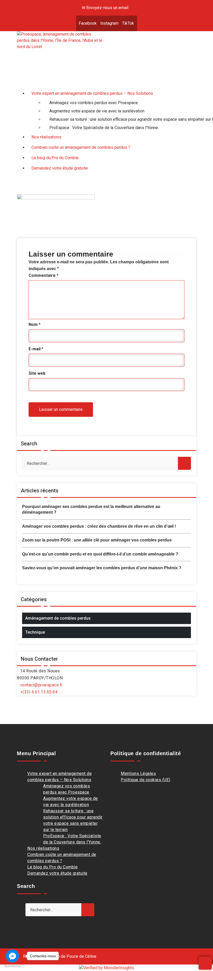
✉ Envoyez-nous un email (105, 7)
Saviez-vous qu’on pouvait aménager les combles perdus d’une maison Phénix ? (101, 568)
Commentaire (43, 275)
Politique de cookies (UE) (145, 779)
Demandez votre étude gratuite (57, 873)
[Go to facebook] (12, 955)
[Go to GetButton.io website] (12, 965)
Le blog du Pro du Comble (52, 867)
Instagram (109, 23)
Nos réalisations (43, 848)
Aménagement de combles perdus (58, 618)
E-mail (36, 348)
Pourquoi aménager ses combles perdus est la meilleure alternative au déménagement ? (91, 509)
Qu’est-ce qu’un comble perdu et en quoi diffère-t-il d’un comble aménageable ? (100, 554)
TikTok (128, 23)
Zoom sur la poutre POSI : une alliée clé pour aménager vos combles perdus (97, 540)
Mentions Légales (138, 773)
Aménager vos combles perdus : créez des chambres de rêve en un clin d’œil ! (99, 526)
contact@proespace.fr (41, 684)
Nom (35, 324)
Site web (37, 373)
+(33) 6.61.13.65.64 (39, 691)
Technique (35, 632)
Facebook (88, 23)
